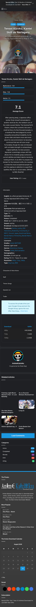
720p (18, 260)
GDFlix (7, 319)
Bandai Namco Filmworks (12, 236)
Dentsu (14, 228)
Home (16, 20)
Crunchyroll (23, 231)
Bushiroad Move (24, 233)
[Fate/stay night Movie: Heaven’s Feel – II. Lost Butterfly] (9, 386)
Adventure (13, 248)
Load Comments (18, 436)
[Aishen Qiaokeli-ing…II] (9, 420)
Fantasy (20, 248)
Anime (21, 20)
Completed (21, 24)
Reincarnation (19, 250)
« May (3, 577)
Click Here (24, 311)
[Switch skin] (34, 8)
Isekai (12, 250)
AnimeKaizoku (18, 58)
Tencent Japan (14, 233)
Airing (4, 461)
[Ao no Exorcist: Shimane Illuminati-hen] (27, 386)
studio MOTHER (15, 243)
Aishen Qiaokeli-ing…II (9, 426)
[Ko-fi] (31, 589)
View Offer (25, 4)
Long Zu (21, 410)
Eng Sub (11, 263)
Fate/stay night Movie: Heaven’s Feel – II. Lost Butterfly (9, 394)
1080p (23, 260)
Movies (5, 454)
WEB (16, 263)
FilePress (18, 319)
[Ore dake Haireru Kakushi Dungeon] (9, 404)
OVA (4, 458)
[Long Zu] (27, 404)
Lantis (20, 228)
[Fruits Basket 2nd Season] (27, 420)
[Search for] (9, 8)
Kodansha (15, 231)
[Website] (18, 369)
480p (14, 260)
